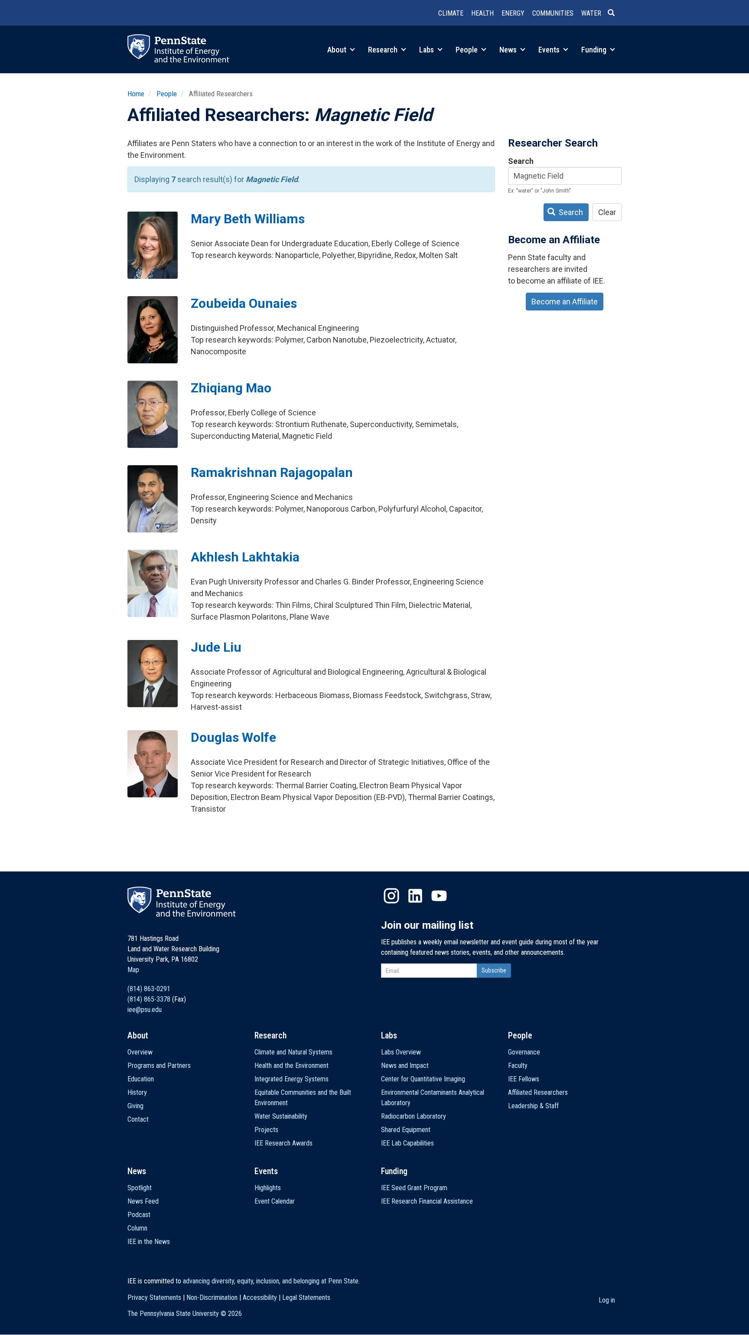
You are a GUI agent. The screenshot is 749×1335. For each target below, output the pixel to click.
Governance (524, 1052)
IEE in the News (148, 1241)
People (467, 49)
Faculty (518, 1065)
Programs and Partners (159, 1065)
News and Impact (405, 1065)
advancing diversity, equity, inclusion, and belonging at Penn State (270, 1281)
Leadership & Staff (533, 1106)
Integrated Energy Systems (291, 1079)
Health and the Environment (291, 1065)
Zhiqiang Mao (231, 387)
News (508, 49)
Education (140, 1079)
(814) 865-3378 (148, 999)
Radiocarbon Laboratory (413, 1116)
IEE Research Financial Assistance (427, 1201)
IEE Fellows (523, 1079)
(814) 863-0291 (148, 989)
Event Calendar (274, 1201)
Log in (607, 1300)
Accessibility (260, 1297)
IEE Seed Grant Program (414, 1188)
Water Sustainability (280, 1116)
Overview (140, 1052)
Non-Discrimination (212, 1297)
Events (549, 49)
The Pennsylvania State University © (184, 1313)
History (137, 1092)
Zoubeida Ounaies (244, 303)
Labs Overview (401, 1052)
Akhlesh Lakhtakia (245, 557)
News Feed (143, 1201)
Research (383, 49)
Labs (427, 49)
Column (137, 1228)
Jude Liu (216, 647)
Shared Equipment (405, 1130)
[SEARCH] (615, 13)
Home (135, 93)
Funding (594, 49)
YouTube (439, 896)
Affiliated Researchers (538, 1092)
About (337, 49)
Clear (607, 212)
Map (133, 970)
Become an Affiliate (564, 301)
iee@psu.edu (144, 1009)
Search (521, 161)
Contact (138, 1119)
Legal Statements (306, 1297)
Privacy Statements (154, 1297)
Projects (266, 1130)
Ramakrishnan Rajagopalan (272, 472)
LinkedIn (415, 896)
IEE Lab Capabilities (407, 1143)
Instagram (391, 896)
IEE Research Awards (283, 1143)
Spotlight (139, 1188)
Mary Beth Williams (248, 218)
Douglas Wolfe (233, 737)
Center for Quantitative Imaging (423, 1079)
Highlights (267, 1188)
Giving (135, 1106)
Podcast (138, 1215)
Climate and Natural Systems (293, 1052)
